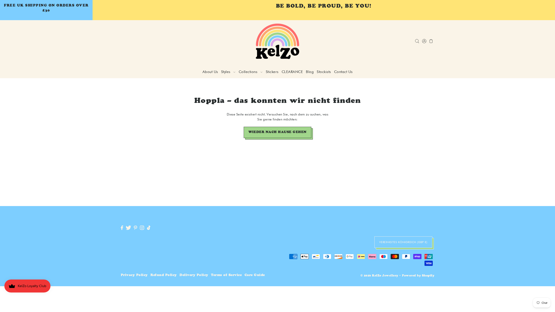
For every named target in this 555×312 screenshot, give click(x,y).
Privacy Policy (134, 275)
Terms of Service (226, 275)
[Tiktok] (148, 228)
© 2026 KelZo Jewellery (379, 276)
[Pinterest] (135, 228)
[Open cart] (431, 41)
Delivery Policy (194, 275)
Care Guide (255, 275)
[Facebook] (122, 228)
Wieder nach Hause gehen (277, 132)
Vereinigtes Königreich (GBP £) (403, 242)
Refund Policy (163, 275)
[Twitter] (128, 228)
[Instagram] (142, 228)
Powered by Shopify (418, 276)
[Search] (417, 41)
